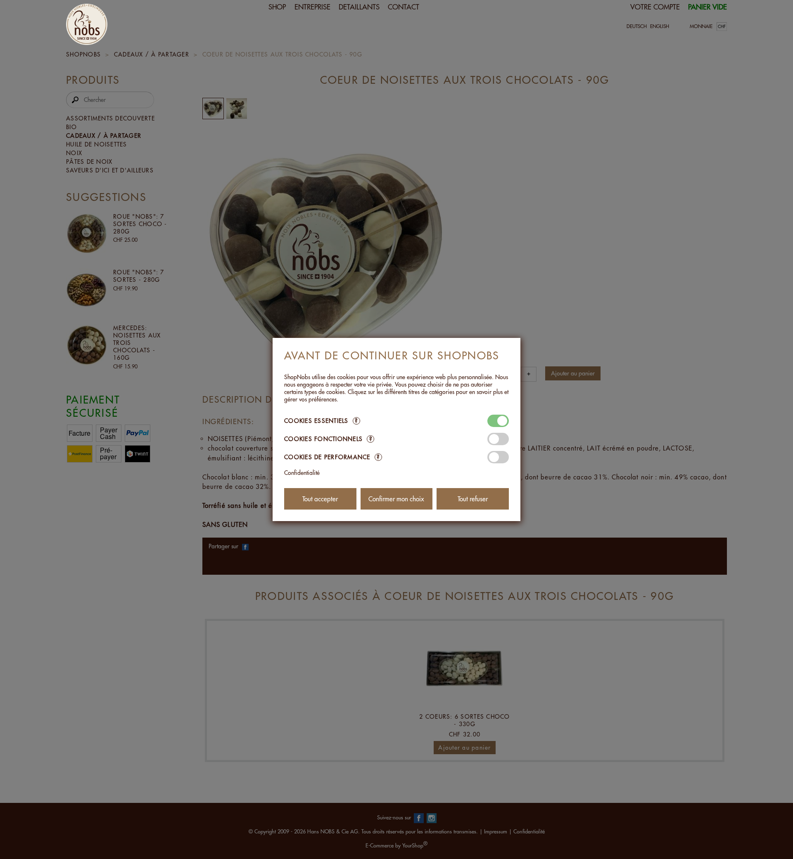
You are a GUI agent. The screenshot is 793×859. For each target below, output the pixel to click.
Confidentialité (302, 473)
